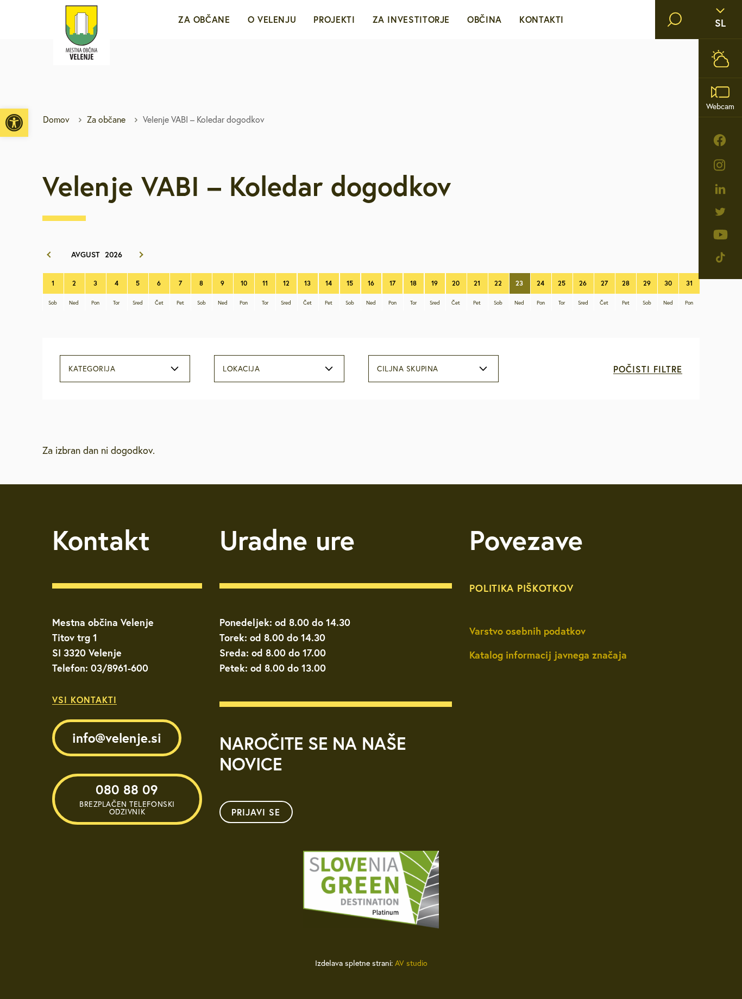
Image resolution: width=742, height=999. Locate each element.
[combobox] (125, 368)
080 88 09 (127, 799)
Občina (484, 19)
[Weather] (720, 58)
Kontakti (541, 19)
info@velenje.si (116, 738)
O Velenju (272, 19)
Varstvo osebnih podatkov (527, 630)
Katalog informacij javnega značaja (548, 654)
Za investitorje (411, 19)
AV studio (411, 963)
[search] (674, 19)
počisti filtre (647, 369)
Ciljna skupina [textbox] (407, 369)
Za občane (204, 19)
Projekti (334, 19)
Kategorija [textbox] (92, 369)
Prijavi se (255, 812)
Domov (56, 119)
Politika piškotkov (521, 588)
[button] (14, 123)
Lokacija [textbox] (241, 369)
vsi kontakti (84, 699)
